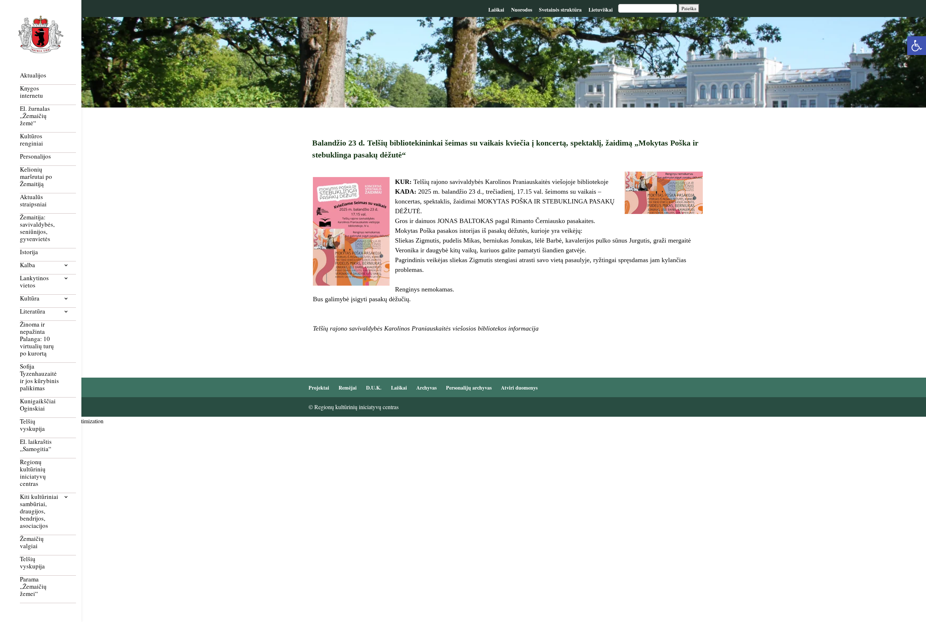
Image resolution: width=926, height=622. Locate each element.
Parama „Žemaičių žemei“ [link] (33, 587)
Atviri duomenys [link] (519, 387)
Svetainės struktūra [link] (560, 9)
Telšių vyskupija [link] (32, 425)
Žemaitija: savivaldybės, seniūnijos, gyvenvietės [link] (37, 228)
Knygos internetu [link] (31, 92)
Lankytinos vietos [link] (34, 281)
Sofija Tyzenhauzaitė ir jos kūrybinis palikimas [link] (39, 377)
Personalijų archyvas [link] (469, 387)
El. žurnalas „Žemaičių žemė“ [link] (35, 116)
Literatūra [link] (32, 311)
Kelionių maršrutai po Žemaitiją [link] (36, 177)
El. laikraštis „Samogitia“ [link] (36, 445)
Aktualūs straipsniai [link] (33, 200)
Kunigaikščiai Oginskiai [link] (38, 405)
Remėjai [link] (348, 387)
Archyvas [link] (426, 387)
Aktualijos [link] (33, 75)
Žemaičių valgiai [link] (32, 542)
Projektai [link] (319, 387)
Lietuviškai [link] (601, 9)
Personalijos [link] (35, 156)
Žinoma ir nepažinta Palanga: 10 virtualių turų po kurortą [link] (37, 339)
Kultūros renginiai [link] (31, 140)
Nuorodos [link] (521, 9)
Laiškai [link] (496, 9)
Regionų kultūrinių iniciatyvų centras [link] (33, 473)
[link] (916, 45)
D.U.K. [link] (374, 387)
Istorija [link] (29, 252)
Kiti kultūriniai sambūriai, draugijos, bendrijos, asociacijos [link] (39, 511)
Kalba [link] (27, 265)
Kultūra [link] (29, 298)
